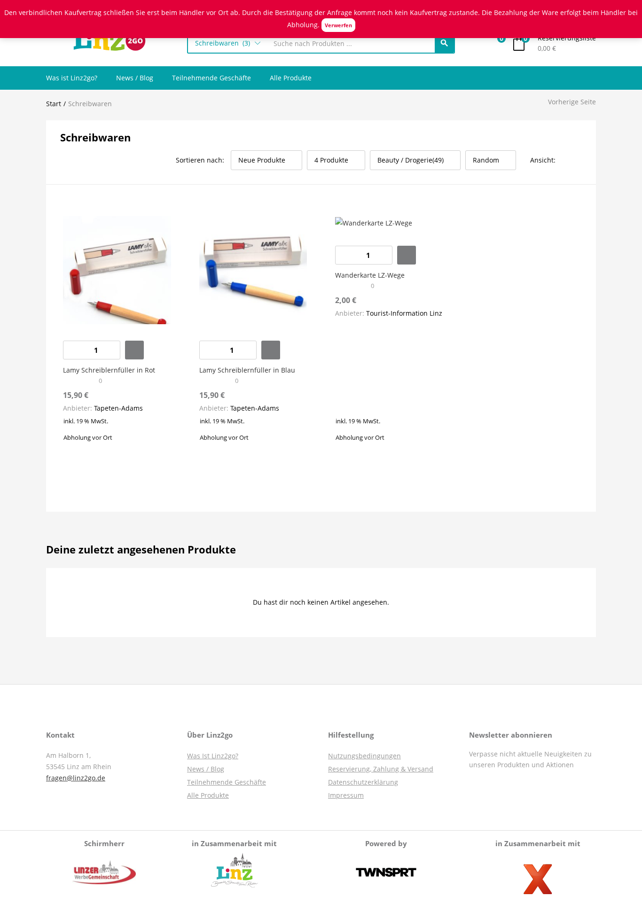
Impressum (346, 795)
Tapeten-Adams (118, 408)
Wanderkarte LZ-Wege (370, 275)
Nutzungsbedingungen (364, 755)
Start (53, 103)
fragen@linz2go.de (75, 777)
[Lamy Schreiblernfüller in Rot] (117, 269)
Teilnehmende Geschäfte (211, 77)
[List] (578, 160)
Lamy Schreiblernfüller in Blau (247, 370)
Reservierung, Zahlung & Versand (380, 768)
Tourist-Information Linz (404, 313)
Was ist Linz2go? (71, 77)
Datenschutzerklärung (363, 782)
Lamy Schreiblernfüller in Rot (109, 370)
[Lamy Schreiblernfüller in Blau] (253, 269)
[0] (494, 43)
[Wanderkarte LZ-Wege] (373, 222)
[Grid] (565, 160)
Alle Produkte (291, 77)
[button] (227, 43)
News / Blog (134, 77)
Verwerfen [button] (338, 25)
